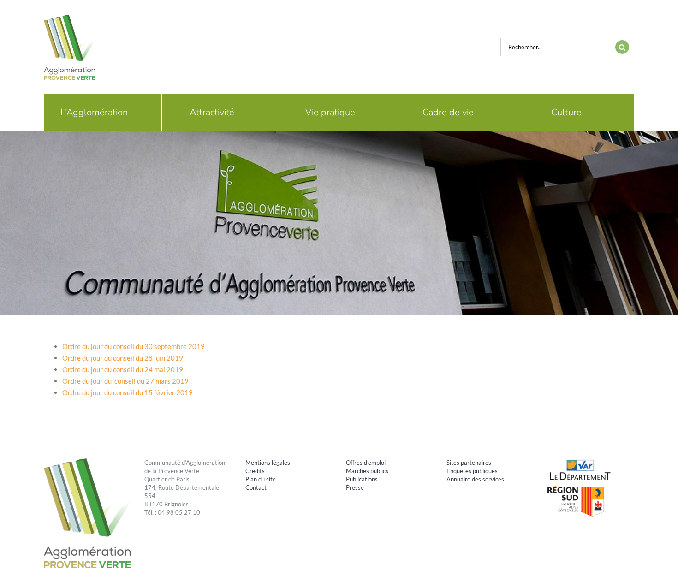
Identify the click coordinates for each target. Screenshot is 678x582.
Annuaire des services (475, 479)
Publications (362, 479)
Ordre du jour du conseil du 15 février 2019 (127, 392)
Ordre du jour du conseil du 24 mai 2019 (122, 369)
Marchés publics (367, 471)
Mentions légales (267, 462)
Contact (256, 487)
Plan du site (260, 479)
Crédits (255, 471)
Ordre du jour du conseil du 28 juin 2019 (122, 358)
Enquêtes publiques (472, 471)
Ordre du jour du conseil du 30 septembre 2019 (133, 346)
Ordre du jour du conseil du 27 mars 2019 (125, 381)
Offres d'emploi (366, 462)
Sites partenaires (468, 462)
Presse (355, 487)
